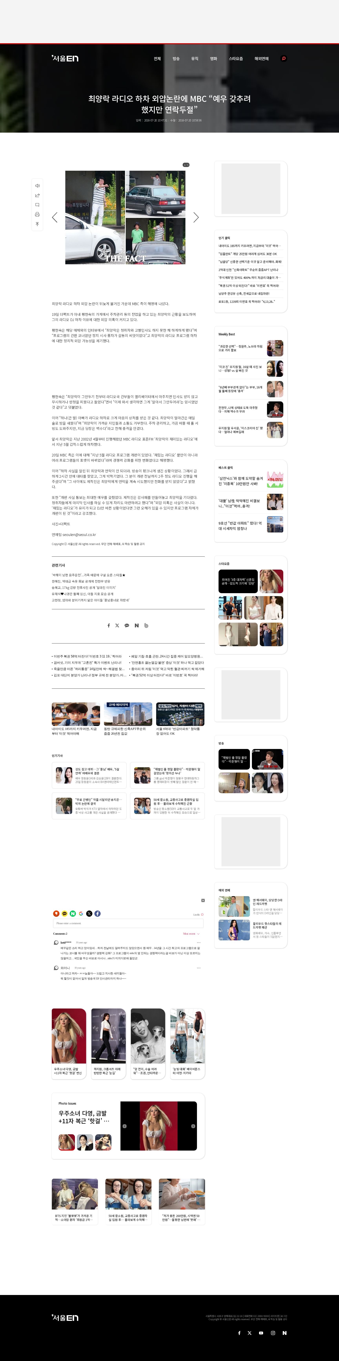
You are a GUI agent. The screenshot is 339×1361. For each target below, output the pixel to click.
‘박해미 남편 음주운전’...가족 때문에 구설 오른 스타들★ (88, 575)
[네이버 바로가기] (284, 1333)
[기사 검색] (280, 58)
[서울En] (65, 58)
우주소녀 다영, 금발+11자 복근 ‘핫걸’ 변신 (84, 1121)
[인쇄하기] (37, 214)
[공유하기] (37, 195)
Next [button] (193, 1126)
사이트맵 (275, 1316)
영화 (213, 58)
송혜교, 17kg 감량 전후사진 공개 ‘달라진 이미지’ (84, 587)
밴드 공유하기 (146, 625)
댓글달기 (37, 204)
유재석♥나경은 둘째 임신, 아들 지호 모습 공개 (82, 593)
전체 (157, 58)
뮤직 (194, 58)
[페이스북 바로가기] (239, 1333)
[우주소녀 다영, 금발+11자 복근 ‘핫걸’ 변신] (158, 1126)
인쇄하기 (37, 214)
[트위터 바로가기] (249, 1333)
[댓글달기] (37, 204)
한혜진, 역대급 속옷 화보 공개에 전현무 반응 (81, 581)
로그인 (284, 1316)
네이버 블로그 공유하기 (136, 625)
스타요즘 (236, 58)
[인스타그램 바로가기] (273, 1333)
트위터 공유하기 (117, 625)
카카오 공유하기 (126, 625)
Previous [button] (124, 1126)
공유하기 (37, 195)
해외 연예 (224, 890)
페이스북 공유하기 (109, 625)
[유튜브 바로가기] (261, 1333)
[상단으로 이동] (37, 224)
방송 (176, 58)
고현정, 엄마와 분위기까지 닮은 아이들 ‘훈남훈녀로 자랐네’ (90, 600)
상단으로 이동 (37, 224)
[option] (125, 217)
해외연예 (262, 58)
